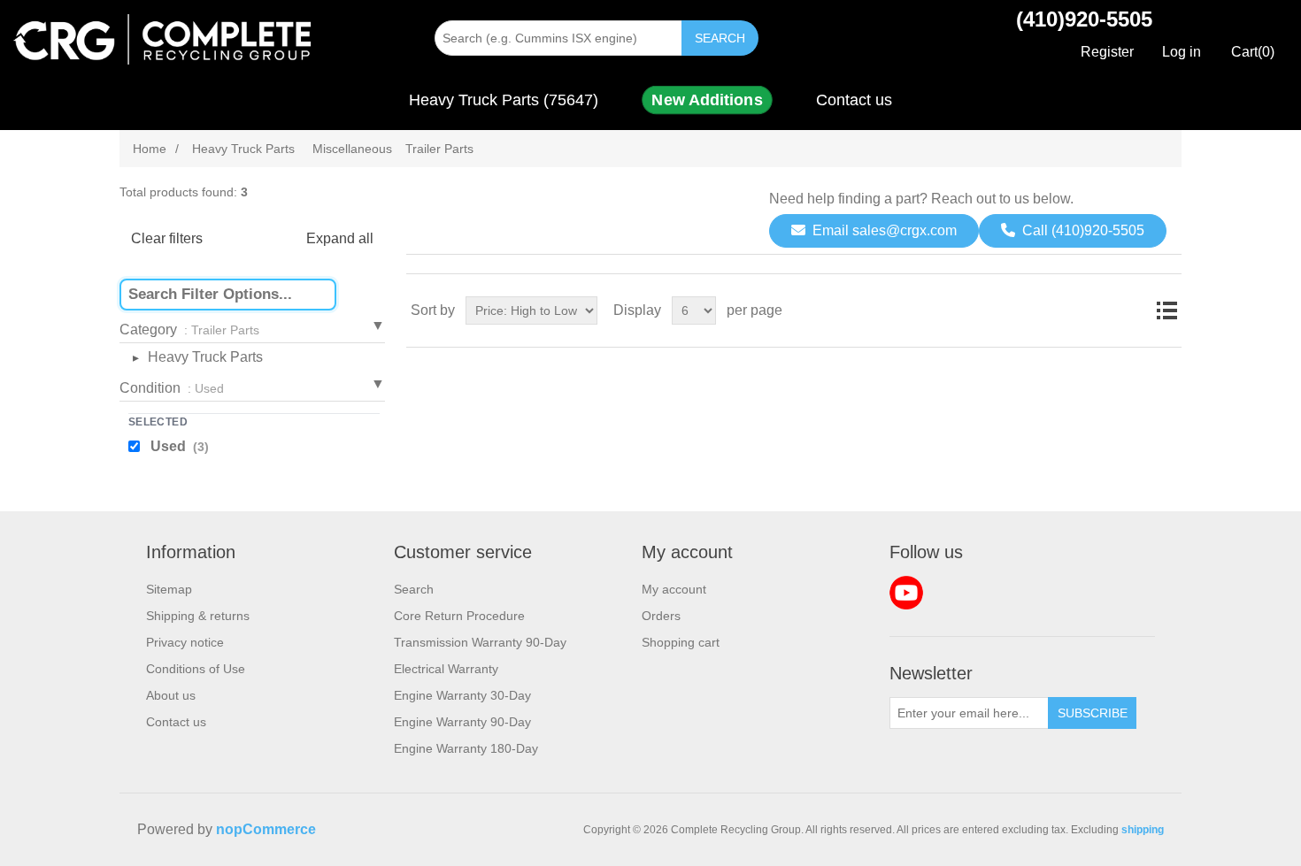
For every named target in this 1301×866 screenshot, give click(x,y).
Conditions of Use (195, 669)
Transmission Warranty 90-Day (480, 642)
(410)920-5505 (1084, 19)
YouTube (906, 592)
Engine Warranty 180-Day (466, 748)
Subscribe (1093, 713)
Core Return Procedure (459, 616)
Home (149, 149)
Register (1107, 51)
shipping (1142, 830)
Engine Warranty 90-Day (462, 722)
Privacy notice (185, 642)
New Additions (707, 100)
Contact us (854, 100)
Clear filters (167, 238)
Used (179, 446)
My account (674, 589)
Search (720, 38)
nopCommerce (266, 829)
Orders (661, 616)
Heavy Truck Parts (205, 356)
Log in (1181, 51)
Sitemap (169, 589)
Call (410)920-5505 (1083, 230)
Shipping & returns (198, 616)
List (1166, 310)
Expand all (339, 238)
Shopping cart (681, 642)
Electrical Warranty (446, 669)
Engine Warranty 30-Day (462, 695)
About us (171, 695)
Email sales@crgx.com (884, 230)
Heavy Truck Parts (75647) (503, 100)
